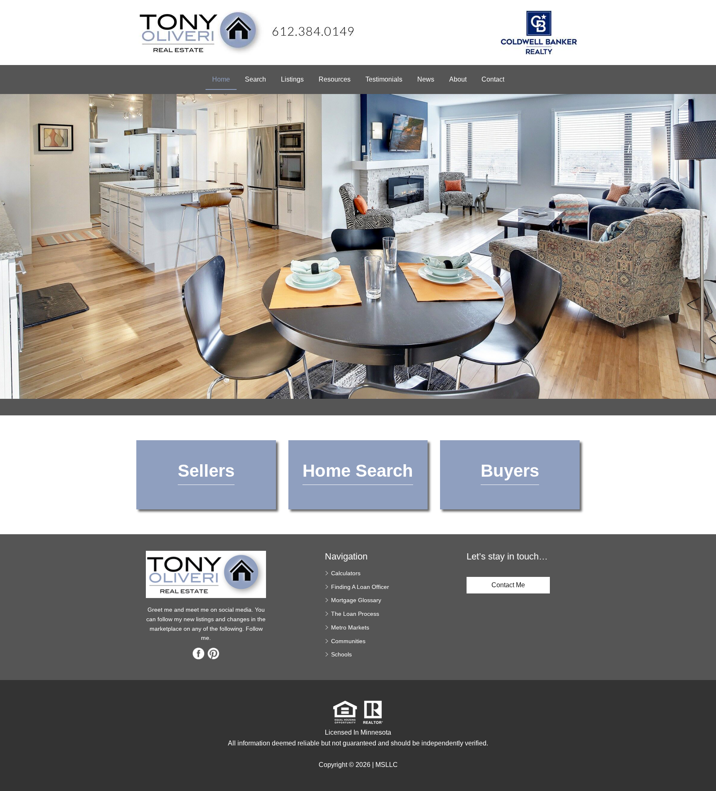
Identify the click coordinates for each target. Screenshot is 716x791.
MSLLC (386, 764)
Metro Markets (350, 627)
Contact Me (508, 584)
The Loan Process (355, 613)
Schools (341, 654)
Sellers (206, 470)
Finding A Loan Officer (360, 587)
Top (707, 770)
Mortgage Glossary (356, 600)
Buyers (510, 470)
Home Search (357, 470)
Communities (348, 641)
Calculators (345, 573)
